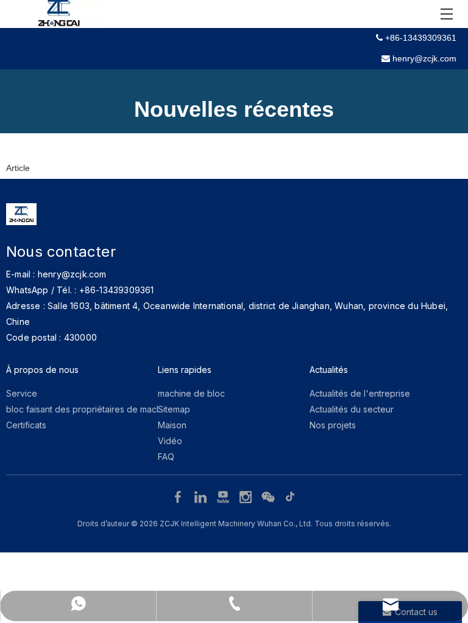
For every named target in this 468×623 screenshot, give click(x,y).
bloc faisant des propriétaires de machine (90, 409)
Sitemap (174, 409)
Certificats (26, 425)
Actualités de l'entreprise (360, 393)
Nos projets (333, 425)
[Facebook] (179, 496)
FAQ (166, 456)
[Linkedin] (202, 496)
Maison (172, 425)
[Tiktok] (290, 496)
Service (21, 393)
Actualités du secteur (352, 409)
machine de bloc (191, 393)
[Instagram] (247, 496)
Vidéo (170, 441)
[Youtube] (224, 496)
